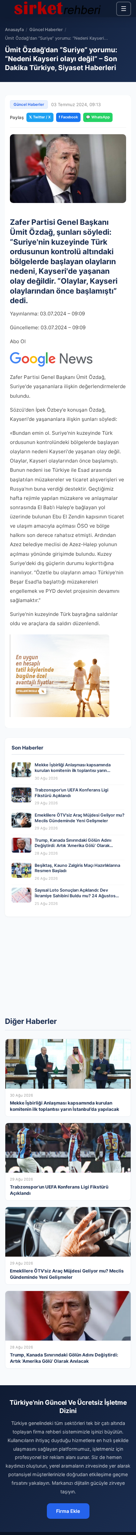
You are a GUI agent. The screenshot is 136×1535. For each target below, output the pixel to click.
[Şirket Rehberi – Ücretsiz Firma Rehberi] (57, 8)
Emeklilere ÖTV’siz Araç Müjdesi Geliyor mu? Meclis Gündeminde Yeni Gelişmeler (79, 818)
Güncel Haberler (46, 29)
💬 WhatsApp (98, 117)
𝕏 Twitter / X (40, 117)
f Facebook (68, 117)
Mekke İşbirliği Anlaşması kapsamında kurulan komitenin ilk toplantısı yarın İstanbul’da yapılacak (73, 770)
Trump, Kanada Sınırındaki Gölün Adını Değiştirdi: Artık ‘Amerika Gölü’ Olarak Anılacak (73, 846)
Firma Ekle (68, 1511)
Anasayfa (14, 29)
